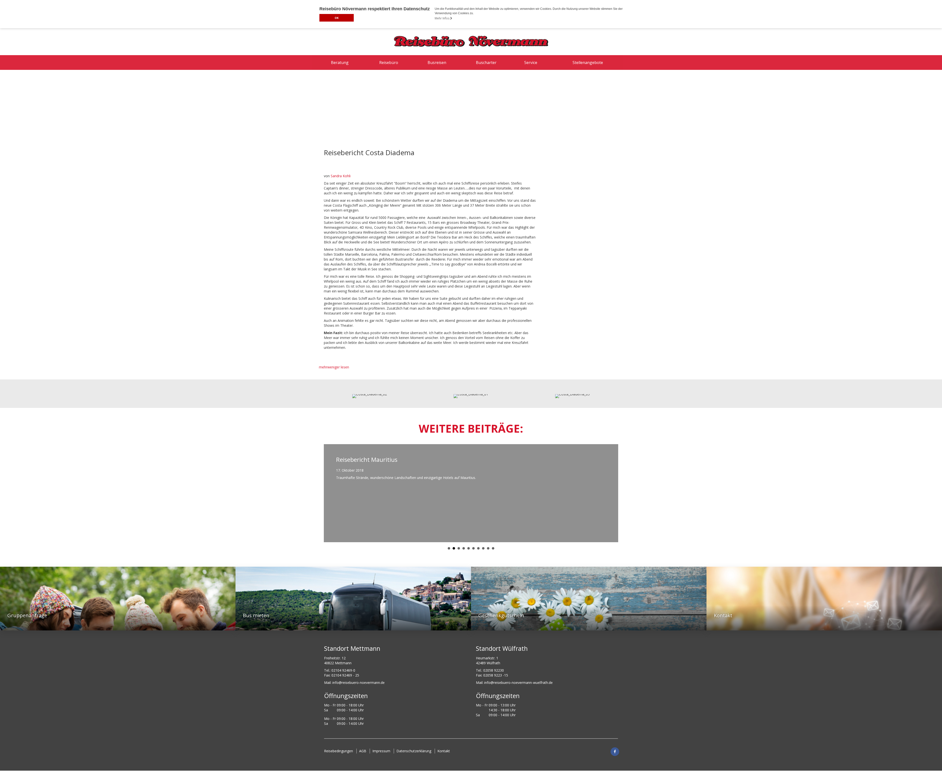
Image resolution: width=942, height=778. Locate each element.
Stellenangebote (588, 62)
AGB (362, 751)
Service (530, 62)
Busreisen (437, 62)
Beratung (340, 62)
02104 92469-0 (343, 670)
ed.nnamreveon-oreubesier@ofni (358, 682)
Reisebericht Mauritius (366, 459)
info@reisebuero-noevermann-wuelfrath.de (518, 682)
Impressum (381, 751)
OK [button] (337, 18)
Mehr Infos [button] (442, 18)
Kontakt (443, 751)
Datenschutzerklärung (413, 751)
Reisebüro (388, 62)
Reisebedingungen (338, 751)
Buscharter (486, 62)
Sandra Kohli (341, 176)
